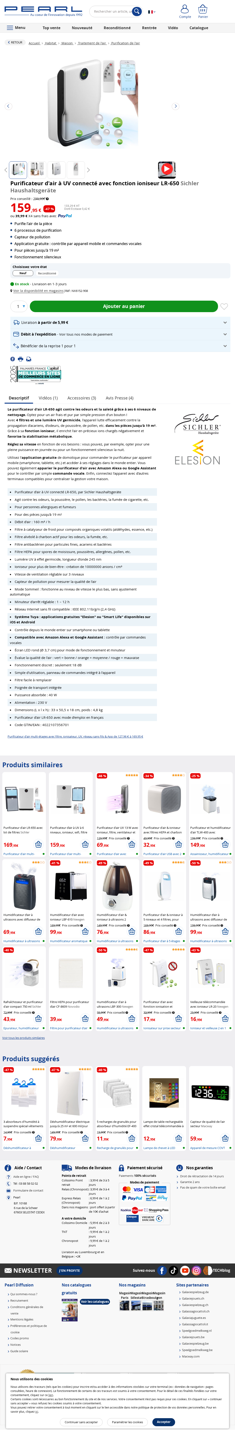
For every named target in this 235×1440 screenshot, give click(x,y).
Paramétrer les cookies (127, 1422)
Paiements (137, 1176)
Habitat (50, 43)
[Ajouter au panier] (38, 844)
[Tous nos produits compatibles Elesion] (198, 450)
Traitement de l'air (92, 43)
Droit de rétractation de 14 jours (202, 1176)
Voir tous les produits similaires (23, 1038)
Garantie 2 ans (190, 1182)
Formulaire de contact (28, 1191)
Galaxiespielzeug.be (195, 1343)
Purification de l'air (125, 43)
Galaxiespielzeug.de (195, 1292)
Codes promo (19, 1338)
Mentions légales (21, 1319)
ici (36, 1411)
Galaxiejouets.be (193, 1337)
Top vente (51, 27)
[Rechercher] (137, 11)
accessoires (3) (81, 398)
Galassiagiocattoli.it (195, 1324)
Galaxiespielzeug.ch (195, 1305)
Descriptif (19, 398)
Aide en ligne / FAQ (26, 1177)
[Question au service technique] (30, 358)
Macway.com (191, 1356)
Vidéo (173, 27)
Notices (15, 1345)
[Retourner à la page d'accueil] (43, 12)
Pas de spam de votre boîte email (202, 1187)
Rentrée (149, 27)
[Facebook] (14, 358)
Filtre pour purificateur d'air (68, 1028)
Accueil (35, 43)
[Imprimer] (22, 358)
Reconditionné (117, 27)
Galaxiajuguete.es (194, 1318)
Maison (67, 43)
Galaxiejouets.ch (193, 1298)
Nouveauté (82, 27)
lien (50, 1395)
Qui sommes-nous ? (23, 1294)
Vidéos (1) (48, 398)
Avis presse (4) (119, 398)
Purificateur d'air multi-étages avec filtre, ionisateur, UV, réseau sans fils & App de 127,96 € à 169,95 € (75, 736)
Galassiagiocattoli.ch (196, 1311)
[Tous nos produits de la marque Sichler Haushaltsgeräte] (198, 422)
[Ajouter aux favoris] (224, 307)
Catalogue (199, 27)
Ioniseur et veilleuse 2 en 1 (208, 1028)
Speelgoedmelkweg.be (197, 1350)
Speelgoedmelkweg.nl (197, 1331)
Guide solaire (19, 1351)
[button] (38, 290)
